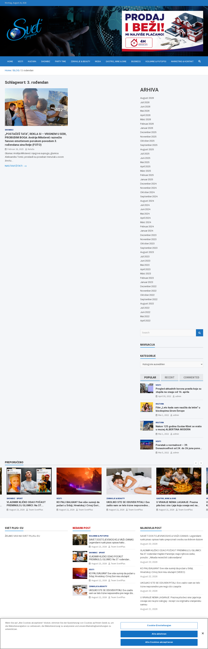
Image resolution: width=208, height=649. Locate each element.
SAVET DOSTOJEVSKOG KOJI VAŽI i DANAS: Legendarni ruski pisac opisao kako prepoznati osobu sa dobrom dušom (111, 542)
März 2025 (145, 171)
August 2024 (147, 201)
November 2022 (148, 291)
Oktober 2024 (147, 192)
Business (136, 61)
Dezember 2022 (148, 286)
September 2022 (148, 299)
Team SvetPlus (36, 509)
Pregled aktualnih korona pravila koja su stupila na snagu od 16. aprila (178, 390)
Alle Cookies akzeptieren (159, 642)
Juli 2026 (145, 102)
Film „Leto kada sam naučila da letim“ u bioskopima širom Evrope (178, 409)
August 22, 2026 (17, 509)
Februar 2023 (147, 278)
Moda (98, 61)
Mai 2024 (145, 214)
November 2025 (148, 136)
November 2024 (148, 188)
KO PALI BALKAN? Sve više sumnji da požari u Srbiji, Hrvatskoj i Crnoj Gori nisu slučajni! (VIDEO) (28, 505)
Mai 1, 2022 (163, 415)
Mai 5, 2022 (163, 452)
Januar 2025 (146, 179)
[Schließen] (202, 633)
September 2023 (148, 248)
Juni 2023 (145, 261)
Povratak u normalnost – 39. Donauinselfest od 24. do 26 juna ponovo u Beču (179, 448)
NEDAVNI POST (82, 528)
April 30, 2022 (164, 396)
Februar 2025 (147, 175)
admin (178, 396)
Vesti (20, 61)
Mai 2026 (145, 111)
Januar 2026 (146, 128)
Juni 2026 (145, 106)
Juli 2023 (145, 256)
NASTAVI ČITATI (14, 166)
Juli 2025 (145, 154)
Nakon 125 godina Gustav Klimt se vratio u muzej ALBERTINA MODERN (179, 428)
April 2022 (145, 320)
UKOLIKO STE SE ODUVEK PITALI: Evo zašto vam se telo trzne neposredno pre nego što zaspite (78, 505)
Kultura (32, 61)
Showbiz (45, 61)
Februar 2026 (147, 124)
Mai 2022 (145, 316)
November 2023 (148, 239)
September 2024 (149, 196)
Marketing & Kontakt (182, 61)
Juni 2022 (145, 312)
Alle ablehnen (159, 634)
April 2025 (145, 166)
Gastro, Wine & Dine (116, 61)
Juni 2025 (145, 158)
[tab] (150, 377)
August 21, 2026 (116, 509)
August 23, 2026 (99, 546)
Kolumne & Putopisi (156, 61)
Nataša (31, 148)
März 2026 (145, 119)
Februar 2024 (147, 226)
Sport (102, 552)
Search (199, 332)
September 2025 (148, 145)
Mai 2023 (145, 265)
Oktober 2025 (147, 141)
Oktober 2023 (147, 243)
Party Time (60, 61)
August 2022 (147, 303)
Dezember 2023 (148, 235)
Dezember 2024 (148, 184)
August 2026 (147, 98)
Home (10, 61)
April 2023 (145, 269)
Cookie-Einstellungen (159, 625)
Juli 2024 (145, 205)
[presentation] (196, 463)
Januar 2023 (146, 282)
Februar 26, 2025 (15, 148)
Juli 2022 (145, 308)
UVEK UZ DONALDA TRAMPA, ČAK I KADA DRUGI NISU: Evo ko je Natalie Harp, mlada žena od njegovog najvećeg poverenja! (176, 507)
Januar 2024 (146, 231)
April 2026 (145, 115)
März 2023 (145, 273)
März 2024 (145, 222)
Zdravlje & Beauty (80, 61)
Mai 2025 (145, 162)
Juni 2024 (145, 209)
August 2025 (147, 149)
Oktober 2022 (147, 295)
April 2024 (145, 218)
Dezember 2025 (148, 132)
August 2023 (147, 252)
